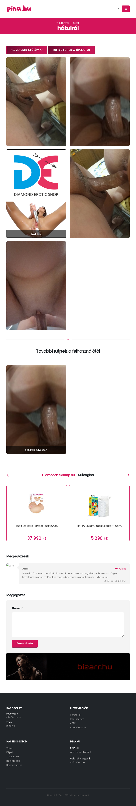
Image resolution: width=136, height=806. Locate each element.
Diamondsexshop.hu (58, 474)
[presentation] (8, 475)
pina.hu (10, 725)
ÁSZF (72, 723)
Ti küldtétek (62, 23)
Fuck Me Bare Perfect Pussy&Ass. (37, 526)
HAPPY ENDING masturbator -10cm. (99, 526)
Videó (9, 748)
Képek (9, 752)
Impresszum (77, 718)
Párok (76, 23)
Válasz (122, 568)
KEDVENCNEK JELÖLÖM (25, 50)
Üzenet (17, 608)
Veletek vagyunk (80, 758)
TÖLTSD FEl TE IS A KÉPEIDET (69, 50)
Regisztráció (13, 760)
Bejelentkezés (14, 765)
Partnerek (75, 714)
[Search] (118, 9)
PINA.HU (74, 748)
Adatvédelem (78, 727)
